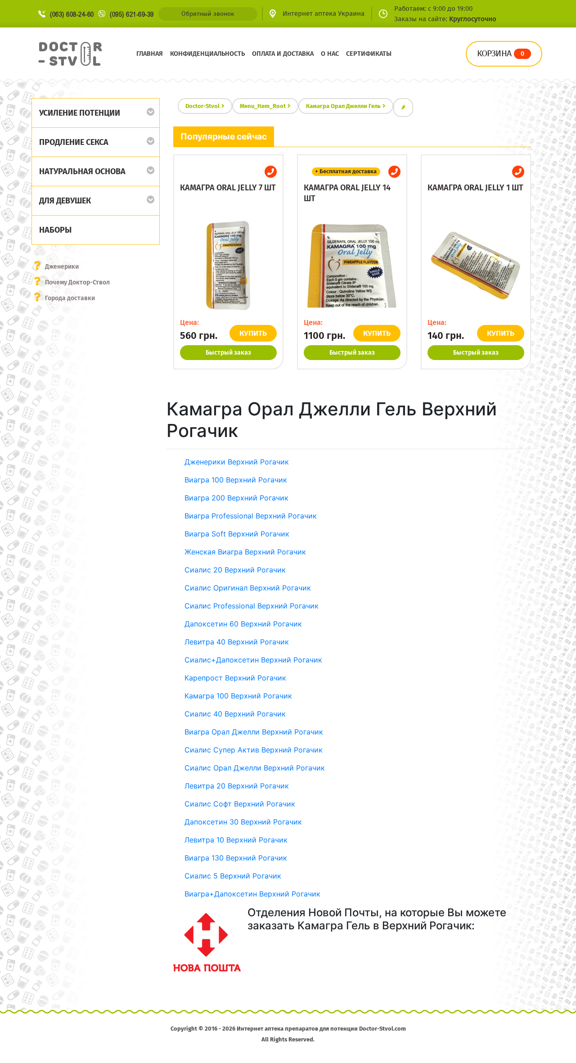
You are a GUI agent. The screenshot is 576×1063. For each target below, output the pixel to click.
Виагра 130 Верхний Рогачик (235, 857)
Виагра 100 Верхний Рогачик (235, 479)
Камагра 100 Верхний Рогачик (238, 695)
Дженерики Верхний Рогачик (236, 461)
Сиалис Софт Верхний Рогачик (239, 803)
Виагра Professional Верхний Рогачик (250, 515)
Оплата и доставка (283, 54)
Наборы (55, 230)
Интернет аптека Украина (323, 13)
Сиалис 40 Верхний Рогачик (235, 713)
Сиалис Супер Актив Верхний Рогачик (253, 749)
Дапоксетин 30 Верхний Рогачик (243, 821)
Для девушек (65, 201)
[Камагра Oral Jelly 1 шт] (476, 266)
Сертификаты (369, 54)
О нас (330, 54)
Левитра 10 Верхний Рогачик (236, 839)
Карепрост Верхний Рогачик (235, 677)
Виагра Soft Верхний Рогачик (236, 533)
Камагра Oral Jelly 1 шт (475, 188)
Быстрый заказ (228, 352)
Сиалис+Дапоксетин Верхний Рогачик (253, 659)
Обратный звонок (207, 14)
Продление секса (73, 142)
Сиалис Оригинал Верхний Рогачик (247, 587)
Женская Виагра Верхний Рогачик (245, 551)
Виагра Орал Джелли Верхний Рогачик (253, 731)
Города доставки (70, 298)
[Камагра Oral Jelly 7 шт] (228, 266)
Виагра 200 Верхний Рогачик (236, 497)
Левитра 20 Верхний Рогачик (236, 785)
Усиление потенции (79, 113)
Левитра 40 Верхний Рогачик (236, 641)
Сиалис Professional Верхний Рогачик (251, 605)
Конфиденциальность (207, 54)
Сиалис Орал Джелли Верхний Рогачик (254, 767)
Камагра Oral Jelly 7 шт (228, 188)
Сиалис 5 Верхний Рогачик (232, 875)
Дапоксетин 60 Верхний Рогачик (243, 623)
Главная (149, 54)
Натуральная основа (82, 171)
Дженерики (62, 266)
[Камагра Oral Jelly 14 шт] (352, 266)
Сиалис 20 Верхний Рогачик (235, 569)
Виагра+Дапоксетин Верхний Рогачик (252, 893)
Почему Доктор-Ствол (77, 282)
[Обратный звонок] (271, 172)
